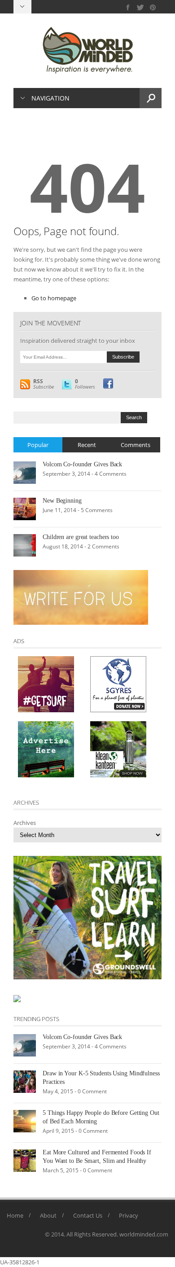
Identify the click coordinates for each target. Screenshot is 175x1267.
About (48, 1215)
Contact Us (87, 1215)
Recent (87, 445)
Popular (37, 445)
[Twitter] (140, 7)
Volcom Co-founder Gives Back (82, 464)
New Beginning (62, 500)
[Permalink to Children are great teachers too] (24, 545)
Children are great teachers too (81, 537)
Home (15, 1215)
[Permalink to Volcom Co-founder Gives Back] (24, 472)
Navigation (50, 98)
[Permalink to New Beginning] (24, 508)
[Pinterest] (153, 7)
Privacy (128, 1215)
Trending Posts (36, 1019)
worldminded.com (143, 1234)
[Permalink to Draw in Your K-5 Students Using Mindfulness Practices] (24, 1081)
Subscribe (43, 384)
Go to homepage (53, 298)
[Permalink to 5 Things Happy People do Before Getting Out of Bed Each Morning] (24, 1121)
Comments (135, 445)
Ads (18, 641)
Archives (24, 823)
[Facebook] (128, 7)
